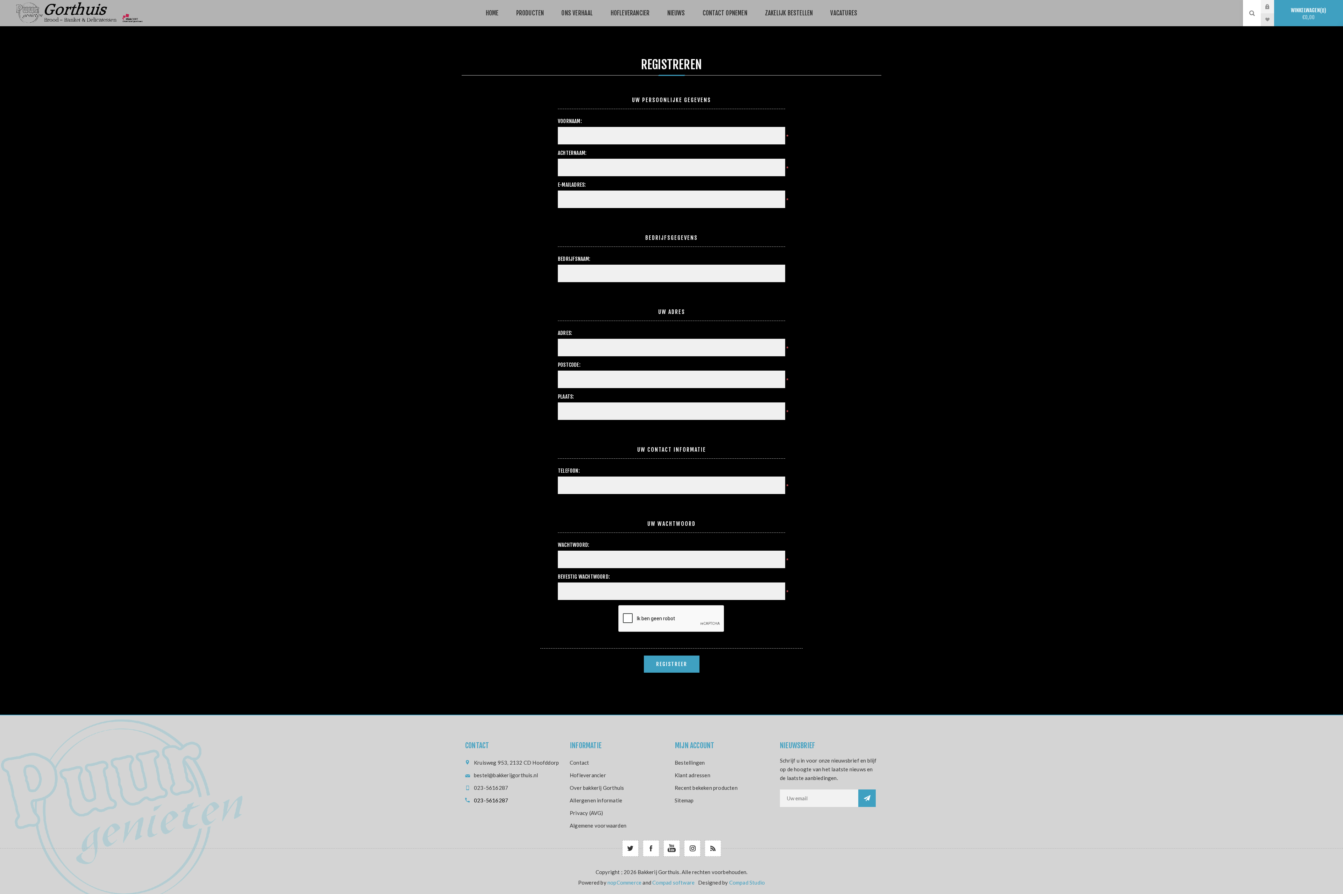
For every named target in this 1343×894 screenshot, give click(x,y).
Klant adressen (692, 775)
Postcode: (569, 365)
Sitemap (684, 800)
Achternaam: (572, 153)
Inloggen (1272, 7)
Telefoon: (569, 470)
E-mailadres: (572, 184)
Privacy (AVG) (586, 813)
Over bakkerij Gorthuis (597, 788)
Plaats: (566, 396)
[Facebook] (651, 848)
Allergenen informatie (596, 800)
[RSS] (713, 848)
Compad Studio (747, 882)
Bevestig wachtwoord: (584, 576)
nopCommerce (624, 882)
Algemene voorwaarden (598, 825)
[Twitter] (630, 848)
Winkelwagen (1307, 14)
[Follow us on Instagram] (692, 848)
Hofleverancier (588, 775)
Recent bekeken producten (706, 788)
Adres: (565, 333)
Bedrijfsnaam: (574, 259)
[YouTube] (671, 848)
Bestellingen (690, 762)
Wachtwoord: (573, 545)
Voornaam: (570, 121)
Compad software (673, 882)
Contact (579, 762)
